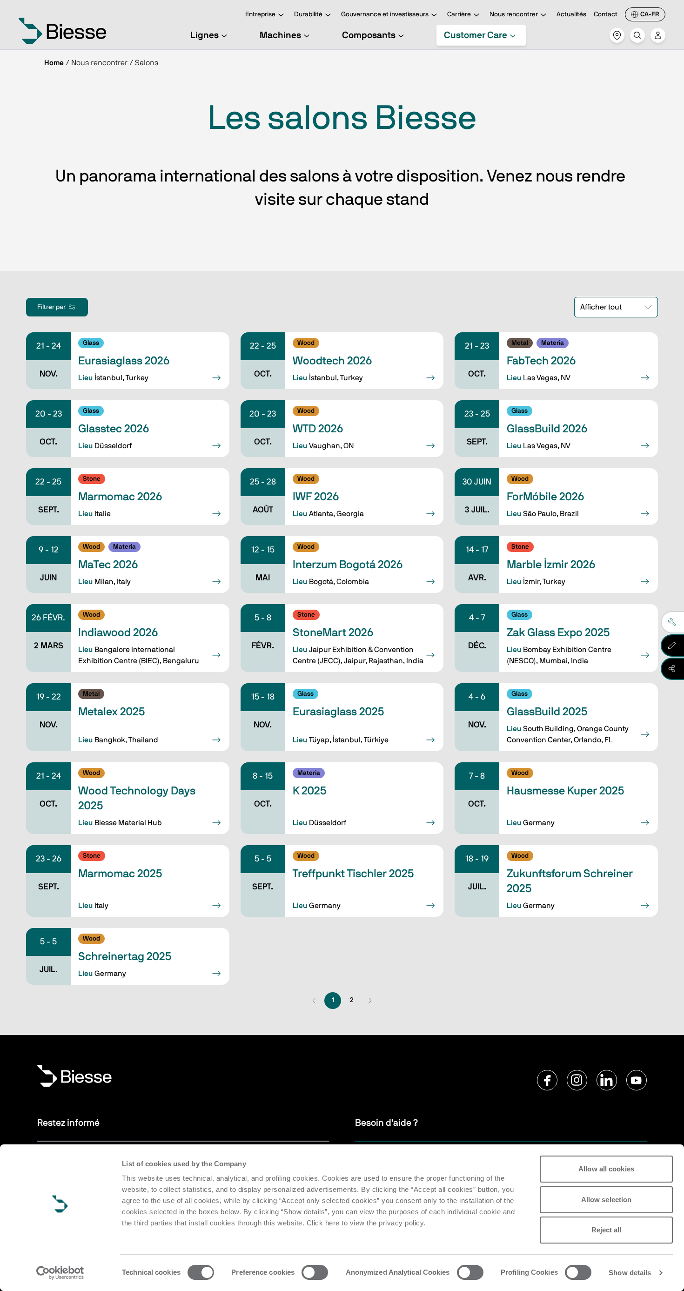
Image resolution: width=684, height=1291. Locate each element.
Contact (605, 14)
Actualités (571, 14)
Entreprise (260, 14)
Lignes (204, 35)
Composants (369, 35)
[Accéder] (657, 35)
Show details (630, 1273)
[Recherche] (637, 35)
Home (54, 63)
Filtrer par (51, 307)
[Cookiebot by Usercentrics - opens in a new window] (60, 1273)
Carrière (459, 14)
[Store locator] (617, 35)
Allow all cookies (606, 1169)
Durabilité (308, 14)
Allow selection (606, 1200)
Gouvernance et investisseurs (385, 14)
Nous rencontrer (514, 14)
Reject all (606, 1230)
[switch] (315, 1272)
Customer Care (475, 35)
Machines (280, 35)
